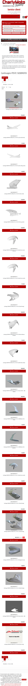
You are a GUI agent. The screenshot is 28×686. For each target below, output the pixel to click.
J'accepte (24, 679)
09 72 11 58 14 (17, 12)
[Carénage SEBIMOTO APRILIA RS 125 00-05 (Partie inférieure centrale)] (14, 325)
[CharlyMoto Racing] (14, 3)
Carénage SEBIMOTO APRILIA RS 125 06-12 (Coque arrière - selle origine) (14, 391)
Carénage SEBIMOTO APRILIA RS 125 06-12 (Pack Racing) (14, 531)
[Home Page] (1, 43)
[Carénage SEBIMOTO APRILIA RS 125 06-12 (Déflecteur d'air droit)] (14, 409)
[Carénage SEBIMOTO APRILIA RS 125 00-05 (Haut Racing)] (14, 296)
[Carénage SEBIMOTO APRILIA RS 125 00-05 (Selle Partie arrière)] (14, 353)
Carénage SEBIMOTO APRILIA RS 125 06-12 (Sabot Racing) (14, 588)
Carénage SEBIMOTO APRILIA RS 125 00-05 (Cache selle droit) (14, 137)
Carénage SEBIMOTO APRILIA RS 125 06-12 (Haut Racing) (14, 503)
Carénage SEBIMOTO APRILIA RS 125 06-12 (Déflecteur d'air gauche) (14, 447)
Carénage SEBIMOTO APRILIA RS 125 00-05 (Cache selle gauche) (14, 165)
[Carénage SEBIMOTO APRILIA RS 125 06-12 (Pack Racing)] (14, 522)
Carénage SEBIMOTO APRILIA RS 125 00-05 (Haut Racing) (14, 306)
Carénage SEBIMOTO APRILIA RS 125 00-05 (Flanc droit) (14, 193)
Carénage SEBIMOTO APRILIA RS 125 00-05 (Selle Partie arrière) (14, 362)
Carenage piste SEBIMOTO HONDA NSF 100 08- (14, 109)
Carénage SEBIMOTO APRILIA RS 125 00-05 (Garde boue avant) (14, 278)
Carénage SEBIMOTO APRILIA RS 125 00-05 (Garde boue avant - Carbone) (14, 250)
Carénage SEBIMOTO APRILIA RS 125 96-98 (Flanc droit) (14, 644)
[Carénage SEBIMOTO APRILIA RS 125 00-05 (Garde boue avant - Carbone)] (14, 240)
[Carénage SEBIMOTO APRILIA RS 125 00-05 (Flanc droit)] (14, 184)
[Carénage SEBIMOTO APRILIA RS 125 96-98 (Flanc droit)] (14, 634)
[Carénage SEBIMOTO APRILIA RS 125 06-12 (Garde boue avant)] (14, 465)
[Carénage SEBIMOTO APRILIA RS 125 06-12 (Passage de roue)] (14, 550)
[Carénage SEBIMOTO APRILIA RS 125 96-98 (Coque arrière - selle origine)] (14, 606)
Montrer (3, 87)
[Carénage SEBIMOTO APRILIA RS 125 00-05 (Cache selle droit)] (14, 128)
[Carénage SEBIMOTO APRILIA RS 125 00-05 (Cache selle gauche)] (14, 156)
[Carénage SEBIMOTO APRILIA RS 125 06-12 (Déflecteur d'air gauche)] (14, 437)
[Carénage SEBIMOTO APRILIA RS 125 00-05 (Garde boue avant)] (14, 268)
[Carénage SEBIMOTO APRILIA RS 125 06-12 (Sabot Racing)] (14, 578)
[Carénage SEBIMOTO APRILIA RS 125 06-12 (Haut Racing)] (14, 493)
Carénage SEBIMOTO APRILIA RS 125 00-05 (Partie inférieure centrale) (14, 335)
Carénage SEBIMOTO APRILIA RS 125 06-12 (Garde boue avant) (14, 475)
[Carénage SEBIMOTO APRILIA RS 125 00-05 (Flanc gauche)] (14, 212)
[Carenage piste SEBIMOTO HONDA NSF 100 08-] (14, 99)
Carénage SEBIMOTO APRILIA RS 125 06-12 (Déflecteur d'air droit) (14, 419)
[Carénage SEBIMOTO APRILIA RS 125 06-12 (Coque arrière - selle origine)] (14, 381)
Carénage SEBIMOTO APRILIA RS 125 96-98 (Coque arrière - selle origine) (14, 617)
